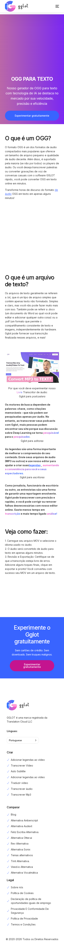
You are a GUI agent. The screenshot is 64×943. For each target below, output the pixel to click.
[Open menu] (53, 6)
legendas (35, 465)
